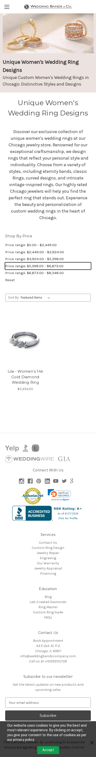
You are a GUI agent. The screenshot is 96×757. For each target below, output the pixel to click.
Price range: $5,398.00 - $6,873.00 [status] (34, 266)
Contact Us (48, 543)
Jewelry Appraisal (48, 568)
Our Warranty (48, 563)
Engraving (48, 558)
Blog (48, 597)
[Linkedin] (47, 481)
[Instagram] (21, 481)
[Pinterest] (38, 481)
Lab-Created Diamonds (48, 602)
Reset (10, 280)
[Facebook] (30, 481)
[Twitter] (64, 481)
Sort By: (13, 297)
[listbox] (36, 297)
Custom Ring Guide (48, 612)
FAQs (48, 617)
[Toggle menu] (7, 6)
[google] (71, 481)
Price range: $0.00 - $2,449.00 (31, 245)
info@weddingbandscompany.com (48, 656)
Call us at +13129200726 (48, 661)
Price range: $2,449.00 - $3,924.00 (34, 252)
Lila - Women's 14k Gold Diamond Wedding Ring (25, 377)
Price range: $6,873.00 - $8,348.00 (34, 273)
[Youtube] (55, 481)
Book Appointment (48, 641)
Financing (48, 573)
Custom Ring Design (48, 548)
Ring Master (48, 607)
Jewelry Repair (48, 553)
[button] (59, 495)
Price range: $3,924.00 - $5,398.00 (34, 259)
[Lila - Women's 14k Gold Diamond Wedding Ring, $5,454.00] (25, 339)
